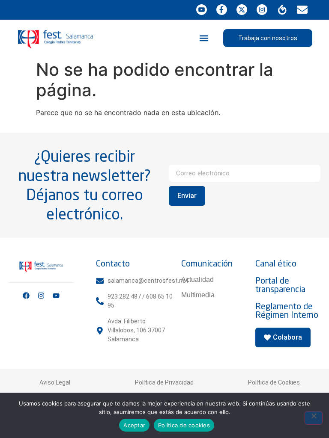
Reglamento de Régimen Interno (286, 310)
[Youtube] (56, 295)
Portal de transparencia (280, 284)
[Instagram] (41, 295)
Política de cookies (184, 425)
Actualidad (197, 279)
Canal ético (275, 263)
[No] (314, 418)
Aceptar (134, 425)
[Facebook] (26, 295)
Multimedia (198, 295)
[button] (204, 38)
